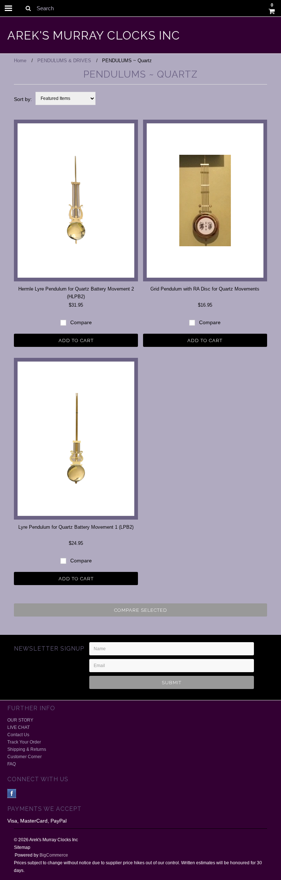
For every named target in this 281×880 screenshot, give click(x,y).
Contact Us (18, 734)
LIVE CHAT (18, 727)
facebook (11, 793)
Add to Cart (76, 340)
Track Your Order (24, 742)
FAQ (11, 764)
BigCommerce (54, 855)
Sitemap (22, 847)
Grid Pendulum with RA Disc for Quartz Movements (204, 289)
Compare (80, 322)
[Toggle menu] (8, 8)
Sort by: (23, 99)
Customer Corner (24, 756)
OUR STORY (20, 720)
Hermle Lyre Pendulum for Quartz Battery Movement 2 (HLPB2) (76, 292)
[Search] (28, 8)
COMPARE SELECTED (140, 610)
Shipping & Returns (26, 749)
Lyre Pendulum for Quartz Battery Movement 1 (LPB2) (76, 527)
